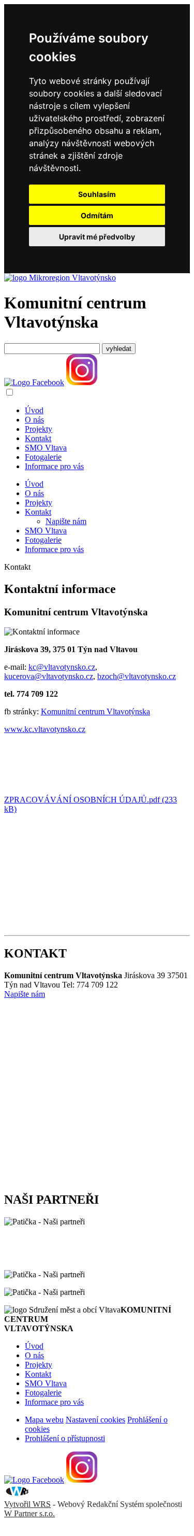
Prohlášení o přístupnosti (65, 1438)
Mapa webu (44, 1419)
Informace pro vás (54, 466)
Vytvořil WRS (27, 1504)
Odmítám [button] (97, 215)
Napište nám (66, 521)
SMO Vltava (46, 447)
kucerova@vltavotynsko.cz (48, 676)
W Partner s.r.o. (29, 1513)
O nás (34, 419)
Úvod (34, 410)
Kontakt (38, 438)
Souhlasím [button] (97, 194)
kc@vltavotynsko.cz (61, 667)
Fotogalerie (43, 457)
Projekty (38, 429)
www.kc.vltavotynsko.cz (44, 729)
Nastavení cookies (95, 1419)
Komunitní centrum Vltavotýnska (95, 711)
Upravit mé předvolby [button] (97, 236)
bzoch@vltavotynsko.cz (136, 676)
